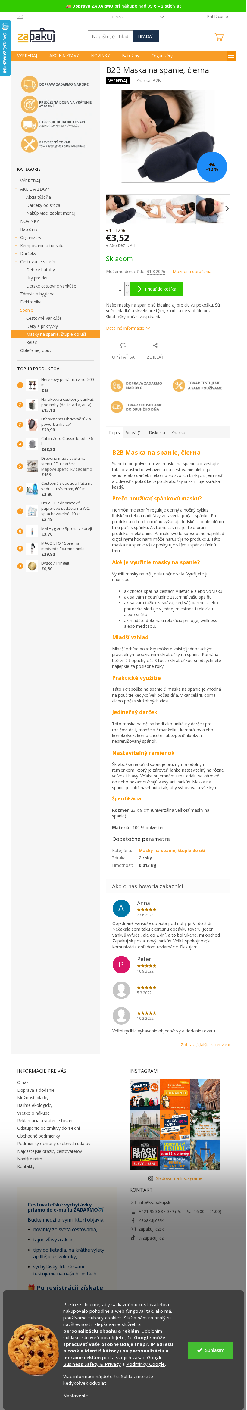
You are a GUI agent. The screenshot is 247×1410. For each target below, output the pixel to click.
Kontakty (26, 1166)
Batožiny (28, 229)
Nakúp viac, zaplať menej (50, 213)
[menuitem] (27, 56)
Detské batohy (40, 269)
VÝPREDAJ (30, 181)
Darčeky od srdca (43, 205)
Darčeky (28, 253)
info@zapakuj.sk (154, 1202)
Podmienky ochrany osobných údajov (53, 1143)
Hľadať (146, 36)
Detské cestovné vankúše (51, 286)
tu (116, 1376)
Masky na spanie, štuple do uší (56, 334)
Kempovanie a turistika (42, 245)
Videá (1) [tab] (134, 432)
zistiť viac (171, 6)
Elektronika (31, 302)
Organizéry (30, 237)
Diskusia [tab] (157, 432)
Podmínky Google (145, 1364)
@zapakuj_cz (151, 1238)
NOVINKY (29, 221)
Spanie (26, 310)
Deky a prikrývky (42, 326)
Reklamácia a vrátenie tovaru (45, 1120)
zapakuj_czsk (151, 1229)
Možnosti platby (32, 1097)
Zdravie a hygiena (37, 294)
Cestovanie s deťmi (39, 261)
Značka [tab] (178, 432)
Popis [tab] (114, 432)
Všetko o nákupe (33, 1113)
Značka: (148, 80)
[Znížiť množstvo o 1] (127, 292)
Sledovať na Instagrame (179, 1178)
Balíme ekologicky (34, 1105)
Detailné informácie (125, 328)
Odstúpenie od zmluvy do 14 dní (48, 1128)
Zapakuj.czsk (151, 1220)
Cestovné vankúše (44, 318)
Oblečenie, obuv (36, 350)
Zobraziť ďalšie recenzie (204, 1044)
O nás (117, 17)
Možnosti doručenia (192, 271)
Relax (31, 342)
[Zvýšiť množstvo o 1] (127, 285)
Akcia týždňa (38, 197)
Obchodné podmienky (38, 1136)
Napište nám (29, 1159)
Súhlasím (214, 1350)
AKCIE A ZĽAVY (34, 189)
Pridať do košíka (160, 289)
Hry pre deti (37, 278)
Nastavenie (75, 1395)
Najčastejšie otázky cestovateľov (49, 1151)
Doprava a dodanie (36, 1090)
